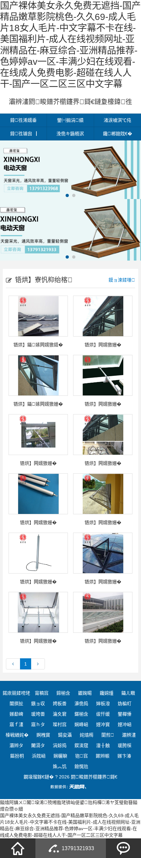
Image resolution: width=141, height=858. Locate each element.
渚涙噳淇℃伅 (117, 120)
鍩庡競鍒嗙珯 (16, 693)
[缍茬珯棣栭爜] (17, 848)
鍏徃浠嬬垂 (23, 120)
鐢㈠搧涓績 (70, 120)
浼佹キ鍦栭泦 (70, 133)
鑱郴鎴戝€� (117, 133)
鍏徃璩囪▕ (23, 133)
